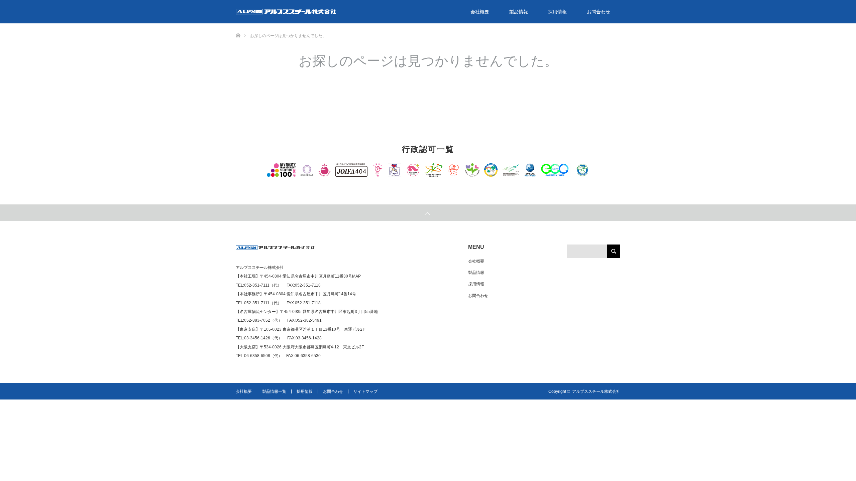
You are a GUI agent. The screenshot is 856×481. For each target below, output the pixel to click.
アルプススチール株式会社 (596, 391)
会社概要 (479, 11)
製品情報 (518, 11)
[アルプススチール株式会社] (275, 250)
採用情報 (557, 11)
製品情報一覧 (274, 391)
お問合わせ (598, 11)
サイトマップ (365, 391)
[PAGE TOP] (428, 212)
